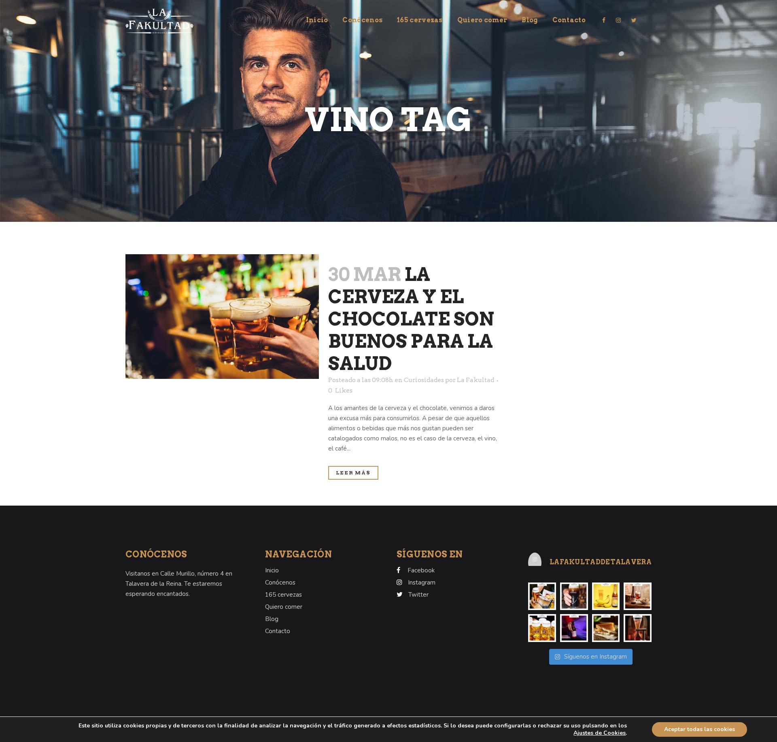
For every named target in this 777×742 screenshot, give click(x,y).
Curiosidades (424, 380)
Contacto (277, 631)
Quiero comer (283, 607)
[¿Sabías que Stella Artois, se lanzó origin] (542, 596)
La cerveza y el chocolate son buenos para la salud (411, 319)
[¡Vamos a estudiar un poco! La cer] (638, 628)
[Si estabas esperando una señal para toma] (574, 628)
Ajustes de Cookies (599, 733)
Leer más (353, 473)
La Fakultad (475, 380)
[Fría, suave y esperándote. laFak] (574, 596)
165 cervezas (283, 595)
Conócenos (280, 582)
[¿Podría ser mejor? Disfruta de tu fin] (542, 628)
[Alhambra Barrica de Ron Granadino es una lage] (638, 596)
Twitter (418, 595)
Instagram (421, 582)
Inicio (272, 570)
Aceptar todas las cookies (699, 729)
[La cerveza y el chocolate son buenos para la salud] (222, 316)
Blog (271, 619)
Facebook (421, 570)
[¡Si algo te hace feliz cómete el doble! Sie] (606, 628)
